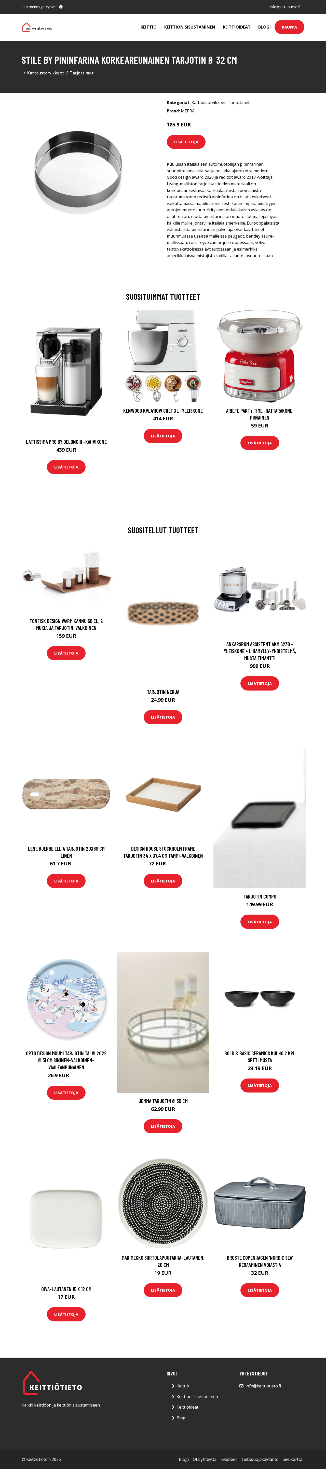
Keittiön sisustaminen (189, 27)
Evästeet (229, 1459)
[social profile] (61, 7)
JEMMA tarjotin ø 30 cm (163, 1101)
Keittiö (149, 27)
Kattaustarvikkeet (45, 73)
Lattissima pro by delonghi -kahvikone (66, 441)
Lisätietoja (186, 141)
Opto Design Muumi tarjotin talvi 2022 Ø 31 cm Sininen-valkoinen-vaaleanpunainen (66, 1060)
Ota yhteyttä (204, 1459)
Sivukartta (292, 1459)
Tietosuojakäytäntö (260, 1459)
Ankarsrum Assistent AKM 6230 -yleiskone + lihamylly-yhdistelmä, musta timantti (260, 651)
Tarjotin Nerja (163, 691)
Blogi (264, 27)
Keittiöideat (237, 27)
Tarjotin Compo (259, 896)
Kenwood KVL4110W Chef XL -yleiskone (163, 410)
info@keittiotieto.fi (285, 6)
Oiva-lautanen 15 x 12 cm (66, 1289)
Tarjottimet (82, 73)
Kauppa (289, 27)
